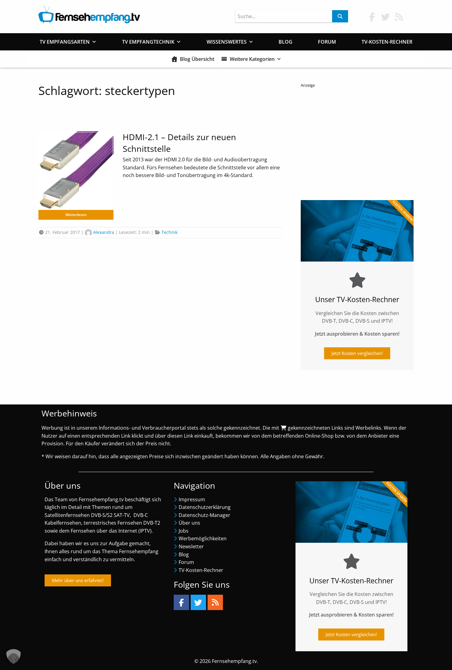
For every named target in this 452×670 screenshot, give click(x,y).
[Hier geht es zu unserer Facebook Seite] (372, 17)
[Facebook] (181, 602)
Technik (169, 232)
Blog (285, 41)
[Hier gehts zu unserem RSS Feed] (399, 17)
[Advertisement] (357, 141)
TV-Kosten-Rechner (387, 41)
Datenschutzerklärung (205, 507)
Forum (327, 41)
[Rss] (215, 602)
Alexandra (103, 232)
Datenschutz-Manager (204, 515)
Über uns (189, 522)
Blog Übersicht (197, 59)
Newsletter (191, 546)
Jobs (183, 530)
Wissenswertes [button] (227, 41)
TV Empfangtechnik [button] (148, 41)
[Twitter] (198, 602)
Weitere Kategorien (252, 59)
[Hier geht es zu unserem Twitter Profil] (385, 17)
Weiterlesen (76, 214)
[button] (13, 656)
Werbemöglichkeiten (203, 538)
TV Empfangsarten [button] (65, 41)
